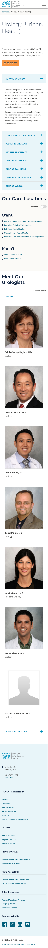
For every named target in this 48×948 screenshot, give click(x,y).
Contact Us (9, 770)
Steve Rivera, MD (14, 647)
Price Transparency (9, 900)
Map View (32, 212)
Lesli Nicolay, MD (14, 589)
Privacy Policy (31, 937)
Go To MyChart (10, 63)
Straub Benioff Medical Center (16, 238)
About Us (5, 807)
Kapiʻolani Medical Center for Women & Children (23, 226)
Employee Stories (8, 836)
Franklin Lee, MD (14, 472)
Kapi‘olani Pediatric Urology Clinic (18, 230)
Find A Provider (8, 800)
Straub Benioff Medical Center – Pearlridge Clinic (24, 242)
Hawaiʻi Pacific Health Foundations (15, 872)
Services (5, 11)
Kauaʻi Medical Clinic (12, 264)
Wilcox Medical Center (13, 260)
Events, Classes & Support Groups (15, 811)
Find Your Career (8, 828)
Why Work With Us (9, 832)
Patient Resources (9, 803)
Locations (6, 796)
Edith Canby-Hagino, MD (18, 356)
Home (4, 937)
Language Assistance (10, 896)
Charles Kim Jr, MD (15, 414)
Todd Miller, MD (13, 531)
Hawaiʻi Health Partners (11, 856)
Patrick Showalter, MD (17, 705)
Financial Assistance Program (13, 892)
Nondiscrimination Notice (16, 937)
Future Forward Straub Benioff (14, 876)
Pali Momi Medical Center (14, 234)
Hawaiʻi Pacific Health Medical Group (16, 852)
